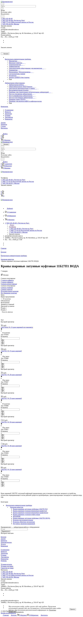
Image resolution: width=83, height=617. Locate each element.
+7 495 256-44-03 (10, 24)
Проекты (4, 540)
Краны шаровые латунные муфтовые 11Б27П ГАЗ (30, 509)
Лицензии (8, 114)
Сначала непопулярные (9, 284)
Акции (3, 539)
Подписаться (6, 531)
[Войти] (2, 190)
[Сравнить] (2, 343)
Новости (8, 112)
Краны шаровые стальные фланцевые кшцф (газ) (30, 511)
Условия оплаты (6, 564)
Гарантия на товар (7, 568)
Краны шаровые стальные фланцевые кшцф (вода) (30, 513)
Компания (4, 546)
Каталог (3, 537)
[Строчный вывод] (5, 315)
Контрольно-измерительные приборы (19, 505)
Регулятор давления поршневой (24, 524)
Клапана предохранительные (23, 520)
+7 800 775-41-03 (17, 22)
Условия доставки (7, 566)
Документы (9, 117)
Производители (6, 542)
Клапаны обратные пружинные (24, 522)
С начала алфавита (7, 280)
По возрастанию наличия (9, 291)
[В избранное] (2, 341)
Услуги (3, 544)
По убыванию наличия (9, 293)
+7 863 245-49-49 (6, 18)
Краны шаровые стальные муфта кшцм (26, 514)
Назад (12, 225)
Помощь (4, 561)
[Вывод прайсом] (8, 315)
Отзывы (7, 115)
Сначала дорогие (6, 289)
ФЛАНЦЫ (16, 516)
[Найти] (2, 16)
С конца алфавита (7, 282)
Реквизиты (8, 119)
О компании (9, 110)
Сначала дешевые (7, 287)
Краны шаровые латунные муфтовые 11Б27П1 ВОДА (31, 518)
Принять (72, 609)
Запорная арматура (16, 507)
